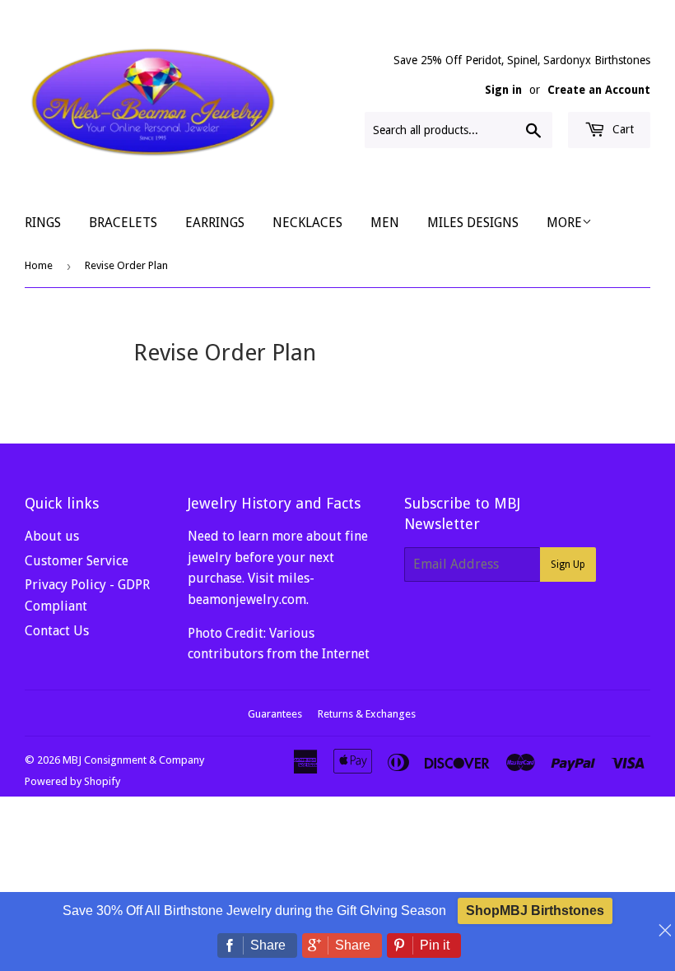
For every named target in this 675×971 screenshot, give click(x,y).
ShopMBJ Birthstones (535, 911)
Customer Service (76, 561)
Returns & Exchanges (367, 714)
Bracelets (123, 222)
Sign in (503, 89)
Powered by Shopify (72, 781)
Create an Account (598, 89)
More (564, 222)
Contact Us (57, 631)
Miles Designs (473, 222)
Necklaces (307, 222)
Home (39, 265)
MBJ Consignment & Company (133, 760)
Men (384, 222)
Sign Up (568, 564)
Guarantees (275, 714)
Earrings (214, 222)
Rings (43, 222)
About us (52, 536)
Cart (621, 129)
